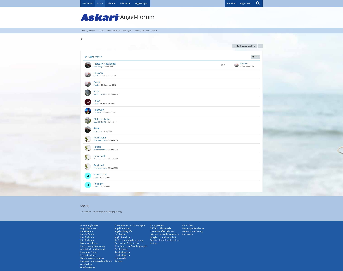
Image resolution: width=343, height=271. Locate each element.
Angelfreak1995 (100, 94)
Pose (96, 128)
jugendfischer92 (100, 122)
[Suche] (258, 3)
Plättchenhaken (102, 119)
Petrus (97, 146)
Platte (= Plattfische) (105, 63)
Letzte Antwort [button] (95, 56)
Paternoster (100, 174)
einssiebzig (98, 66)
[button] (260, 46)
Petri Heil (99, 165)
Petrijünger (100, 137)
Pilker (97, 100)
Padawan (99, 109)
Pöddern (98, 183)
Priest (97, 82)
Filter (257, 57)
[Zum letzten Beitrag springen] (236, 65)
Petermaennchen (100, 140)
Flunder (243, 63)
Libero (96, 177)
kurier (96, 103)
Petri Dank (99, 156)
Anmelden (231, 3)
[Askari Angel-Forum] (171, 17)
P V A (96, 91)
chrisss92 (97, 113)
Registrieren (245, 3)
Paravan (98, 73)
